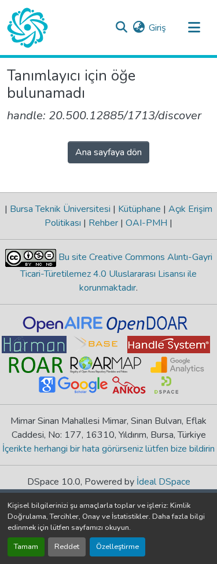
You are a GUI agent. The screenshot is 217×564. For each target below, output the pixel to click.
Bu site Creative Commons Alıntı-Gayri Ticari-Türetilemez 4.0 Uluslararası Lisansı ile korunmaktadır (116, 272)
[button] (27, 28)
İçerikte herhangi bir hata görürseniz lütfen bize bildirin (108, 448)
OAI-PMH (146, 223)
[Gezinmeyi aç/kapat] (194, 28)
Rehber (103, 223)
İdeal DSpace (163, 481)
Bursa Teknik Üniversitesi (60, 209)
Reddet (66, 546)
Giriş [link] (157, 27)
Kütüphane (139, 209)
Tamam (26, 546)
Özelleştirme (117, 546)
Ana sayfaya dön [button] (108, 152)
